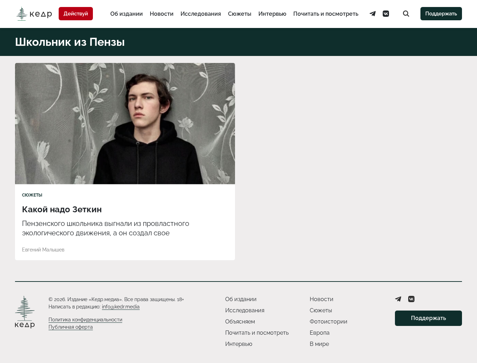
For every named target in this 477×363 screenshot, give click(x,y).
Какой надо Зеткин (62, 209)
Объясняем (240, 321)
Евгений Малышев (43, 249)
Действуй (76, 13)
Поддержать (441, 13)
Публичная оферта (71, 327)
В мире (319, 344)
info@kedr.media (121, 306)
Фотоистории (328, 321)
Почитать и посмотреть (325, 13)
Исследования (201, 13)
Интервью (272, 13)
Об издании (126, 13)
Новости (162, 13)
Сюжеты (239, 13)
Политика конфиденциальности (85, 319)
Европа (320, 332)
